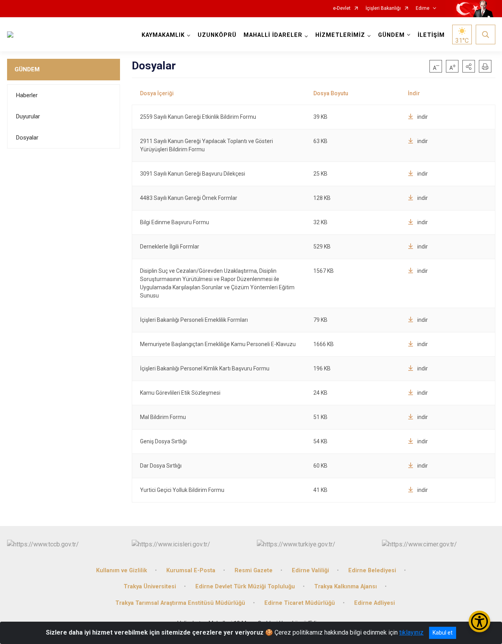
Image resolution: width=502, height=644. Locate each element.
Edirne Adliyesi (374, 603)
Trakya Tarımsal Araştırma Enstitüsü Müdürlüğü (180, 603)
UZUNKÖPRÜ (217, 35)
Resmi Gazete (254, 570)
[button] (468, 66)
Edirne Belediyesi (372, 570)
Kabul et (443, 632)
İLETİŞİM (431, 35)
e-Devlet (342, 8)
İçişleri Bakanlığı (383, 8)
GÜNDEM (27, 69)
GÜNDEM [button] (391, 35)
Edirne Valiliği (310, 570)
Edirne (422, 8)
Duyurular (28, 116)
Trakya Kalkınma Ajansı (345, 586)
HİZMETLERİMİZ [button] (340, 35)
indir (422, 117)
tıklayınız (411, 632)
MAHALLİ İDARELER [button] (273, 35)
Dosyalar (27, 137)
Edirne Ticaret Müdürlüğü (299, 603)
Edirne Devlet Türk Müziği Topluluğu (245, 586)
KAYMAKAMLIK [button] (163, 35)
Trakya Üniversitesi (150, 586)
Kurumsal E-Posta (190, 570)
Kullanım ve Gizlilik (121, 570)
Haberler (27, 95)
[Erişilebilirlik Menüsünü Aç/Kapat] (479, 621)
